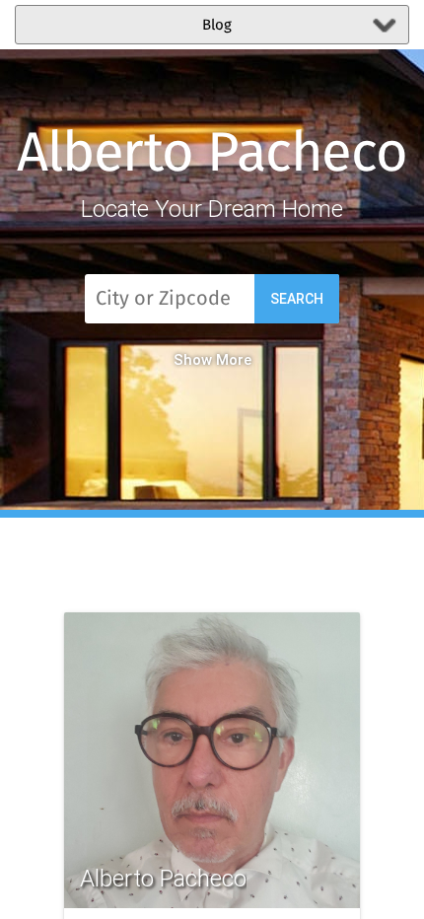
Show (193, 360)
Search (296, 299)
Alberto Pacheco (212, 154)
